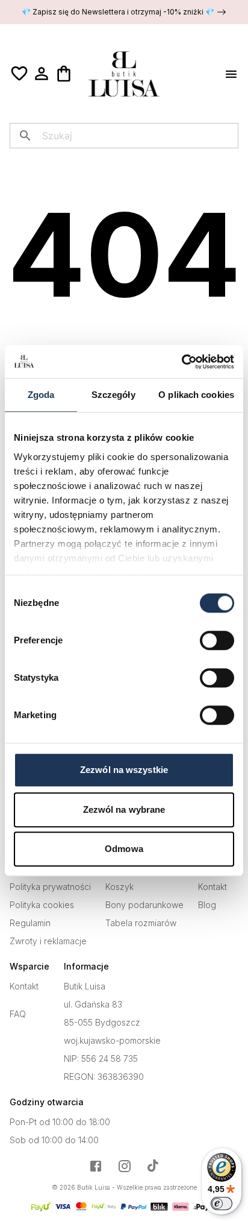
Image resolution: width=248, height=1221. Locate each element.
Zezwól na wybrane (124, 809)
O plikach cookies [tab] (196, 395)
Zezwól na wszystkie (124, 770)
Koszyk (119, 887)
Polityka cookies (42, 905)
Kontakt (212, 887)
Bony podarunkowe (144, 905)
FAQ (18, 1014)
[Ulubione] (19, 73)
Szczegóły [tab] (113, 395)
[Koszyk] (63, 73)
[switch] (217, 640)
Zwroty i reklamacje (48, 941)
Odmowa (124, 849)
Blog (207, 905)
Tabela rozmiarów (140, 923)
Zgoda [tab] (41, 395)
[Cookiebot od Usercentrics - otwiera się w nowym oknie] (181, 362)
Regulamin (30, 923)
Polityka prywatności (50, 887)
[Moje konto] (41, 73)
